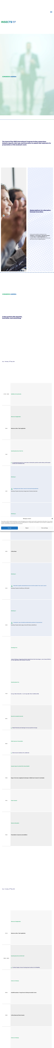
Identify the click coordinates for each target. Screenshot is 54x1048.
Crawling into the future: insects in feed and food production (25, 488)
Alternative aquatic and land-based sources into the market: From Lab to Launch (29, 585)
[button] (52, 518)
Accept (9, 528)
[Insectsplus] (8, 22)
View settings (44, 528)
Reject (27, 528)
